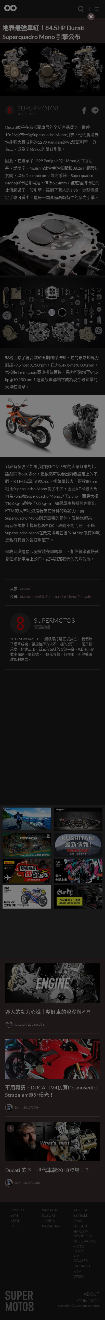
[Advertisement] (52, 53)
